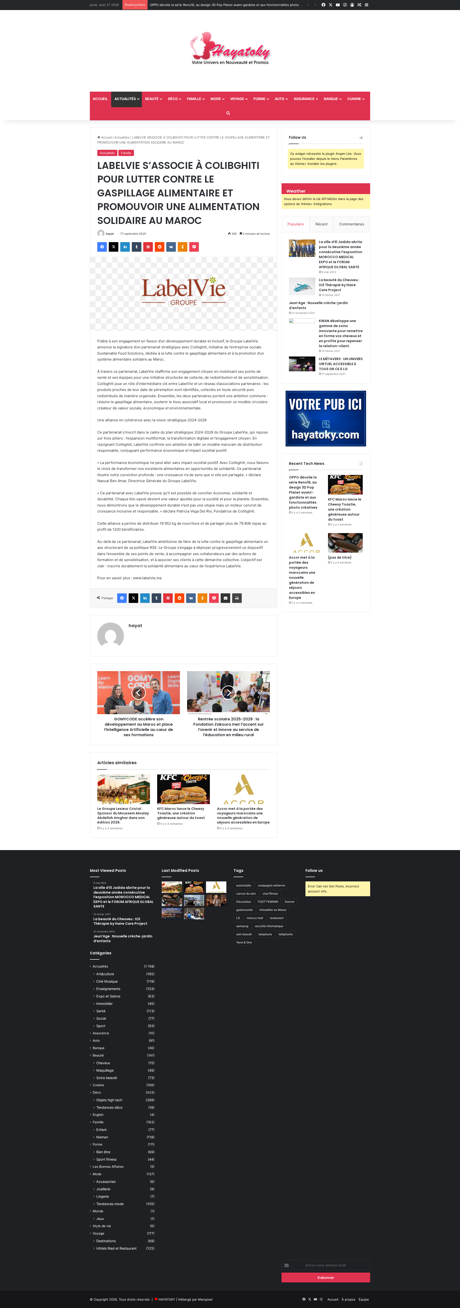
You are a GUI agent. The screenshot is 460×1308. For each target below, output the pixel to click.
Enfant (101, 1130)
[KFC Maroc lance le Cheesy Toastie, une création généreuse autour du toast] (183, 789)
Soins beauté (106, 1078)
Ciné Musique (107, 981)
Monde (98, 1211)
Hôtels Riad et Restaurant (116, 1248)
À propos (348, 1299)
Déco (173, 99)
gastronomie (244, 910)
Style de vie (102, 1226)
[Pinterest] (148, 247)
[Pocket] (194, 247)
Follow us (314, 870)
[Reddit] (159, 247)
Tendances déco (109, 1107)
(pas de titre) (340, 557)
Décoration (243, 901)
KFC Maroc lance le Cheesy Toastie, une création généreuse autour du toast (207, 5)
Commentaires (351, 224)
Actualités (125, 99)
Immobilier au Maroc (273, 910)
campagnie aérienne (271, 885)
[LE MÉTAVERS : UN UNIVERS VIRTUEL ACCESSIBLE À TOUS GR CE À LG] (302, 363)
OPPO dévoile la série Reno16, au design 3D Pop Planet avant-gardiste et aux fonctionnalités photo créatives (303, 492)
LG (238, 918)
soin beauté (244, 934)
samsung (242, 926)
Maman (102, 1137)
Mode (216, 99)
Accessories (105, 1182)
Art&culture (105, 974)
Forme (259, 99)
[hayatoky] (230, 51)
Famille (194, 99)
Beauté (152, 99)
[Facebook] (102, 247)
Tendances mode (110, 1204)
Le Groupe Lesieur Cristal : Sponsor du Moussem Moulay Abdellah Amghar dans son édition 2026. (123, 815)
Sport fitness (106, 1159)
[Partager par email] (225, 598)
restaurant (276, 918)
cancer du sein (246, 893)
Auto (279, 99)
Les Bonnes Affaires (108, 1167)
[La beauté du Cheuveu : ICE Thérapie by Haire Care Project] (302, 286)
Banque (331, 99)
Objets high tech (109, 1100)
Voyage (237, 99)
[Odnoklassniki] (182, 247)
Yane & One (244, 942)
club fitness (270, 893)
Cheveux (103, 1063)
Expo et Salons (108, 996)
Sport (100, 1026)
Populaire (296, 224)
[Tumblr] (136, 247)
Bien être (103, 1152)
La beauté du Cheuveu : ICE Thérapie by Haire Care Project (339, 285)
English (98, 1115)
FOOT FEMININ (268, 901)
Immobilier (104, 1004)
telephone (265, 934)
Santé (100, 1011)
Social (101, 1018)
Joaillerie (103, 1189)
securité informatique (269, 926)
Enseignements (108, 989)
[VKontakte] (171, 247)
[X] (113, 247)
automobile (243, 885)
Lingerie (102, 1196)
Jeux (100, 1219)
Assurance (304, 99)
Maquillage (105, 1070)
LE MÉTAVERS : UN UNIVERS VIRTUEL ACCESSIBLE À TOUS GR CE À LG (341, 363)
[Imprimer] (237, 598)
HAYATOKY (167, 1299)
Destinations (106, 1241)
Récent (322, 224)
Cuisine (354, 99)
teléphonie (286, 934)
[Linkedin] (125, 247)
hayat (110, 233)
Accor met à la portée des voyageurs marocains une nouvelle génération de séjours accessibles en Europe (243, 815)
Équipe (364, 1299)
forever (289, 901)
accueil (100, 99)
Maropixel (205, 1299)
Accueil (106, 137)
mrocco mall (255, 918)
